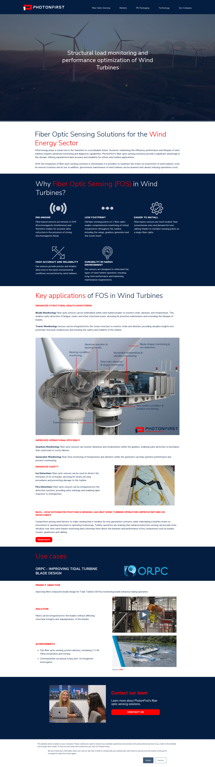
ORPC (121, 669)
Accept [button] (148, 760)
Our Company (185, 8)
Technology (164, 8)
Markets (123, 8)
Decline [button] (161, 760)
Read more (44, 539)
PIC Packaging (142, 8)
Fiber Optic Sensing (101, 8)
